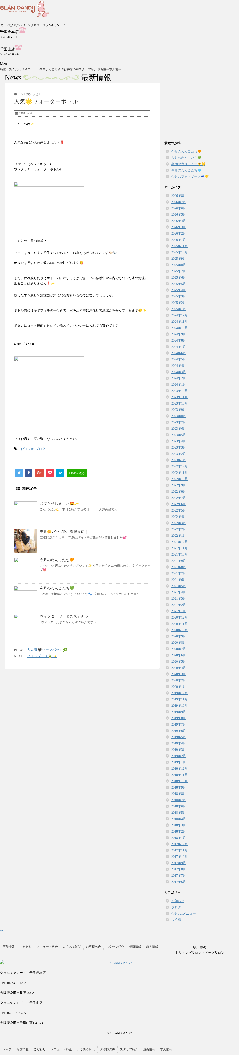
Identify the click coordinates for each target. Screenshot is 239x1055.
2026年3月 (178, 227)
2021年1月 (178, 611)
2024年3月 (178, 372)
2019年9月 (178, 712)
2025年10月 (179, 252)
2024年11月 (179, 321)
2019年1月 (178, 762)
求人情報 (115, 69)
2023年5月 (178, 435)
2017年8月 (178, 869)
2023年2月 (178, 454)
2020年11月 (179, 624)
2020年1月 (178, 686)
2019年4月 (178, 743)
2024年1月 (178, 384)
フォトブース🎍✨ (42, 656)
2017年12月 (179, 844)
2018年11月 (179, 775)
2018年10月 (179, 781)
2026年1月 (178, 240)
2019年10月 (179, 705)
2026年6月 (178, 208)
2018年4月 (178, 819)
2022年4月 (178, 517)
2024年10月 (179, 328)
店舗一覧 (6, 69)
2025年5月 (178, 284)
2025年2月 (178, 302)
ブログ (40, 449)
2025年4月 (178, 290)
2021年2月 (178, 605)
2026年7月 (178, 202)
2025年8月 (178, 265)
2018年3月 (178, 825)
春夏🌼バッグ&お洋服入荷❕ (64, 532)
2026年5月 (178, 214)
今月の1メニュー (183, 913)
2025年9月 (178, 258)
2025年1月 (178, 309)
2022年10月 (179, 479)
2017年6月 (178, 882)
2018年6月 (178, 806)
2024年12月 (179, 315)
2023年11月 (179, 397)
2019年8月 (178, 718)
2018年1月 (178, 838)
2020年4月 (178, 668)
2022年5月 (178, 510)
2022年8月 (178, 491)
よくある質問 (55, 69)
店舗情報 (9, 946)
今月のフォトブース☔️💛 (190, 176)
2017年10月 (179, 856)
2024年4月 (178, 365)
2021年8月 (178, 567)
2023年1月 (178, 460)
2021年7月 (178, 573)
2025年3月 (178, 296)
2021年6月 (178, 579)
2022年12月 (179, 466)
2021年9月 (178, 561)
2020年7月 (178, 649)
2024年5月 (178, 359)
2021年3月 (178, 598)
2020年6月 (178, 655)
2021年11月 (179, 548)
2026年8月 (178, 195)
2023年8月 (178, 416)
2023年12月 (179, 391)
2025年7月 (178, 271)
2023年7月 (178, 422)
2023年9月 (178, 410)
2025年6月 (178, 277)
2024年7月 (178, 347)
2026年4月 (178, 221)
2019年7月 (178, 724)
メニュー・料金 (35, 69)
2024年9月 (178, 334)
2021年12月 (179, 542)
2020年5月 (178, 661)
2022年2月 (178, 529)
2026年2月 (178, 233)
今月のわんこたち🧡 (57, 560)
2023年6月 (178, 428)
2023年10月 (179, 403)
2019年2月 (178, 756)
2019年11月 (179, 699)
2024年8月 (178, 340)
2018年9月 (178, 787)
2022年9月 (178, 485)
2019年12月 (179, 693)
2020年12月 (179, 617)
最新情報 (103, 69)
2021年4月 (178, 592)
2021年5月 (178, 586)
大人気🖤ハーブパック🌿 (47, 650)
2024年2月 (178, 378)
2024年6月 (178, 353)
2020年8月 (178, 642)
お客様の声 (71, 69)
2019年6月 (178, 731)
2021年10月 (179, 554)
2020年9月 (178, 636)
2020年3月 (178, 674)
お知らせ (27, 449)
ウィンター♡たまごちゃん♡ (64, 616)
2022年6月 (178, 504)
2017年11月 (179, 850)
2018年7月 (178, 800)
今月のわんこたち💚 (57, 588)
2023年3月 (178, 447)
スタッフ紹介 (88, 69)
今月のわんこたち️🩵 (186, 170)
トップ (7, 1049)
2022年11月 (179, 472)
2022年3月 (178, 523)
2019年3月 (178, 749)
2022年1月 (178, 535)
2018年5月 (178, 812)
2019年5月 (178, 737)
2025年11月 (179, 246)
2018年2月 (178, 831)
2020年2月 (178, 680)
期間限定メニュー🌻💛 (188, 164)
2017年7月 (178, 875)
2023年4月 (178, 441)
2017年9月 (178, 863)
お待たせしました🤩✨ (59, 503)
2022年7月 (178, 498)
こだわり (18, 69)
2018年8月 (178, 794)
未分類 (176, 920)
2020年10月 (179, 630)
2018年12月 (179, 768)
